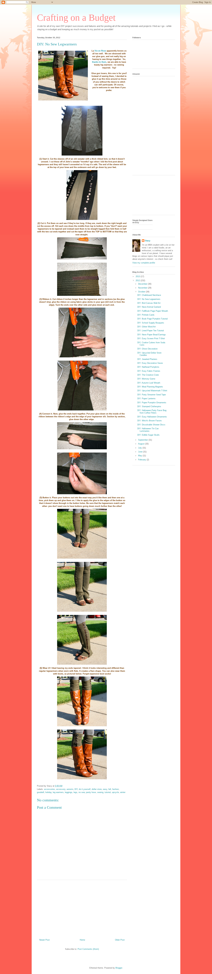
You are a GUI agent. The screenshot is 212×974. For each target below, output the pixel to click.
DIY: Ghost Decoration (147, 349)
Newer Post (44, 940)
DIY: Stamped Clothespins (149, 406)
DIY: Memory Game (146, 379)
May (140, 455)
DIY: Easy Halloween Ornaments (152, 417)
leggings (68, 792)
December (143, 284)
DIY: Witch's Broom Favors (149, 420)
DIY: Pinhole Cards (145, 315)
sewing (100, 792)
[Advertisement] (82, 908)
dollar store (97, 789)
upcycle (115, 792)
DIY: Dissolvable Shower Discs (151, 424)
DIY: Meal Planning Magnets (150, 387)
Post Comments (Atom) (88, 949)
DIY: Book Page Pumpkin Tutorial (152, 319)
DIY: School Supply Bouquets (150, 323)
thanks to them (99, 62)
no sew (82, 792)
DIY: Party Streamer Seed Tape (151, 394)
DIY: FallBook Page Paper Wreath (152, 311)
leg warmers (58, 792)
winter (122, 792)
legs (75, 792)
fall (109, 789)
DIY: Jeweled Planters (147, 359)
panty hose (91, 792)
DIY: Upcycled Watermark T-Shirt (152, 390)
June (140, 452)
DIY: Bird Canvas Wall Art (148, 303)
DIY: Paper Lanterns (146, 398)
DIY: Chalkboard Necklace (149, 295)
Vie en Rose (101, 51)
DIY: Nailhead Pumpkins (148, 367)
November (143, 288)
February (142, 459)
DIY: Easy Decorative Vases (150, 363)
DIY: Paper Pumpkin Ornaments (151, 402)
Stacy (147, 240)
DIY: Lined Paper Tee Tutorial (150, 330)
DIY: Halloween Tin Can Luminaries (148, 429)
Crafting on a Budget (76, 17)
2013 (138, 276)
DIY (76, 789)
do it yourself (84, 789)
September (143, 440)
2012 (138, 280)
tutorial (108, 792)
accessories (49, 789)
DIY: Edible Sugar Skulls (148, 435)
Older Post (120, 940)
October (142, 292)
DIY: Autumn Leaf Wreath (148, 383)
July (140, 448)
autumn (70, 789)
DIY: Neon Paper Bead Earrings (151, 334)
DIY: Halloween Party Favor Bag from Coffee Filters (151, 411)
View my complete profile (143, 263)
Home (82, 940)
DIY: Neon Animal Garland (149, 307)
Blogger (118, 968)
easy (105, 789)
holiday (48, 792)
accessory (60, 789)
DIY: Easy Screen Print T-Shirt (151, 338)
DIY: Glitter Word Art (146, 326)
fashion (115, 789)
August (141, 444)
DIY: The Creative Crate (148, 375)
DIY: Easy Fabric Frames (148, 371)
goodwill (40, 792)
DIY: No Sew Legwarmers (148, 299)
